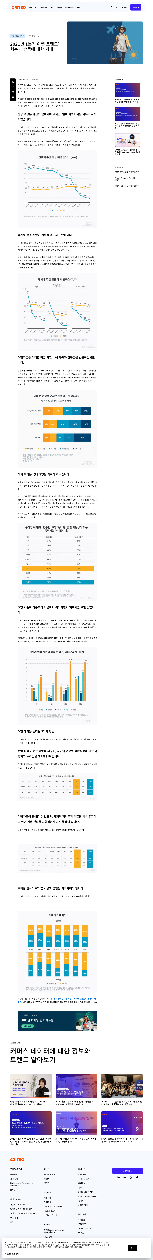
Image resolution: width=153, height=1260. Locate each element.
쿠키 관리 (14, 1217)
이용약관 (47, 1197)
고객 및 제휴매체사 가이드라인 (22, 1213)
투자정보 (81, 1183)
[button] (111, 7)
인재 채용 (82, 1174)
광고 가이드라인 (50, 1210)
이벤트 (47, 1178)
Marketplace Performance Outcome (21, 1184)
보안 (12, 1222)
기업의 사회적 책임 (86, 1191)
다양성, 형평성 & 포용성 (88, 1196)
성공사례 (13, 1174)
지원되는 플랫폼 (50, 1215)
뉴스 (80, 1187)
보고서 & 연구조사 (51, 1174)
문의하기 (136, 7)
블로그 (47, 1183)
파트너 (13, 1190)
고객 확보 (82, 1224)
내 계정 (124, 7)
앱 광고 (81, 1232)
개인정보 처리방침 (17, 1204)
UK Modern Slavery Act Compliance (54, 1231)
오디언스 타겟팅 (84, 1228)
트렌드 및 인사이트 (18, 36)
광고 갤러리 (15, 1178)
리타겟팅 (81, 1219)
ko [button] (117, 7)
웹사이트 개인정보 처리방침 (21, 1208)
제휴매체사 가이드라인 (53, 1206)
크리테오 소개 (84, 1178)
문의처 (81, 1200)
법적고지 (47, 1202)
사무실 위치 (83, 1205)
